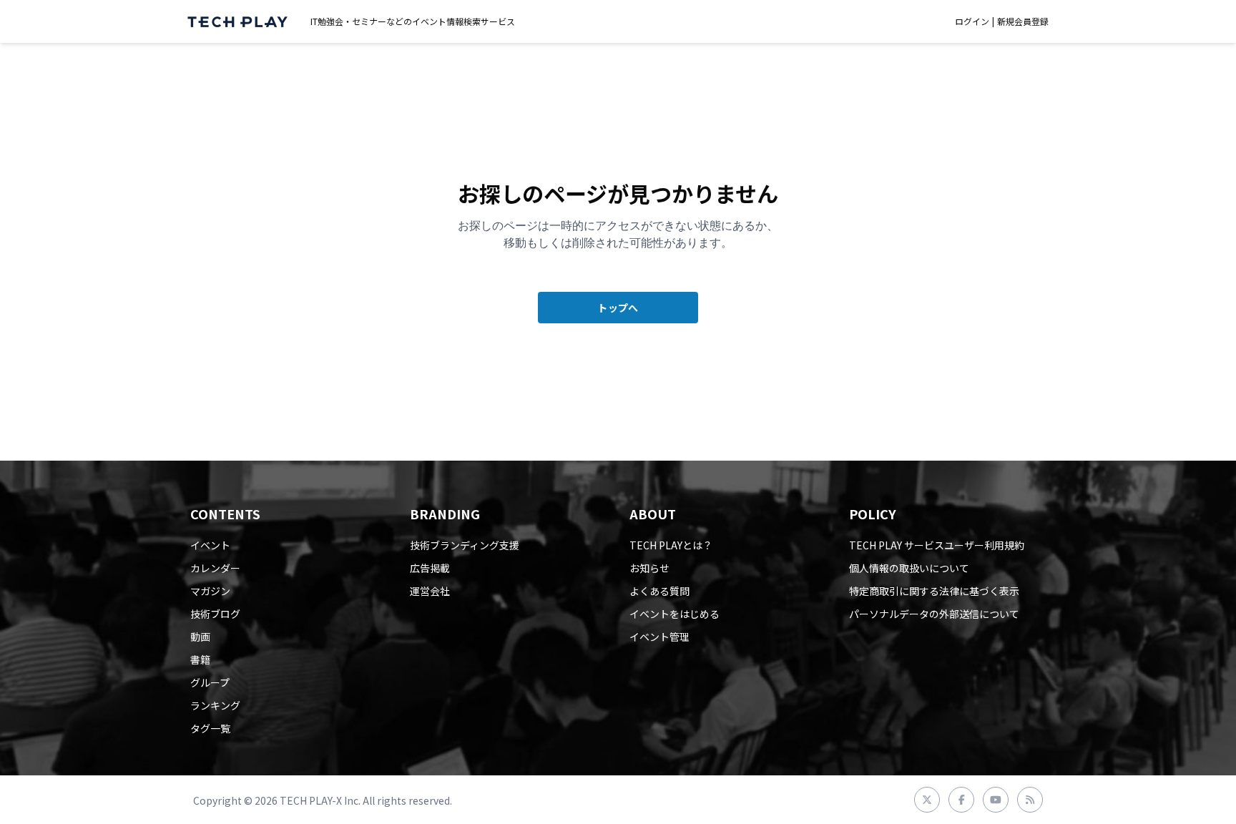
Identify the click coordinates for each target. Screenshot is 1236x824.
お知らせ (649, 568)
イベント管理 (659, 636)
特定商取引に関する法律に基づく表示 (934, 591)
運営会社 (430, 591)
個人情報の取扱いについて (909, 568)
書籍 (200, 659)
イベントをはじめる (674, 614)
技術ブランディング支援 (464, 545)
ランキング (215, 705)
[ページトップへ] (237, 21)
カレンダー (215, 568)
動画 (200, 636)
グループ (210, 682)
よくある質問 (659, 591)
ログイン (972, 21)
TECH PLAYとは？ (670, 545)
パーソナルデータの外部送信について (934, 614)
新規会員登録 (1023, 21)
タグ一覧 (210, 728)
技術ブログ (215, 614)
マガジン (210, 591)
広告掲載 (430, 568)
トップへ (617, 307)
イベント (210, 545)
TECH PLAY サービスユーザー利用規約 (936, 545)
